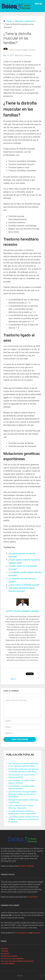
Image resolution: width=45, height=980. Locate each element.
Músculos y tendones (23, 55)
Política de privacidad (9, 956)
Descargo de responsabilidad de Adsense (17, 961)
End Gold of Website (26, 866)
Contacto (4, 951)
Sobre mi (4, 949)
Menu (37, 4)
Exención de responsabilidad (12, 959)
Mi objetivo (5, 954)
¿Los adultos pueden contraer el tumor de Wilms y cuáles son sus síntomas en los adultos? (23, 819)
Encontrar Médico (8, 964)
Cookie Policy (32, 897)
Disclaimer (36, 933)
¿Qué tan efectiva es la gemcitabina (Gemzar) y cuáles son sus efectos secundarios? (22, 794)
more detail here (22, 933)
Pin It (13, 679)
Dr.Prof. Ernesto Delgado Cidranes (22, 50)
